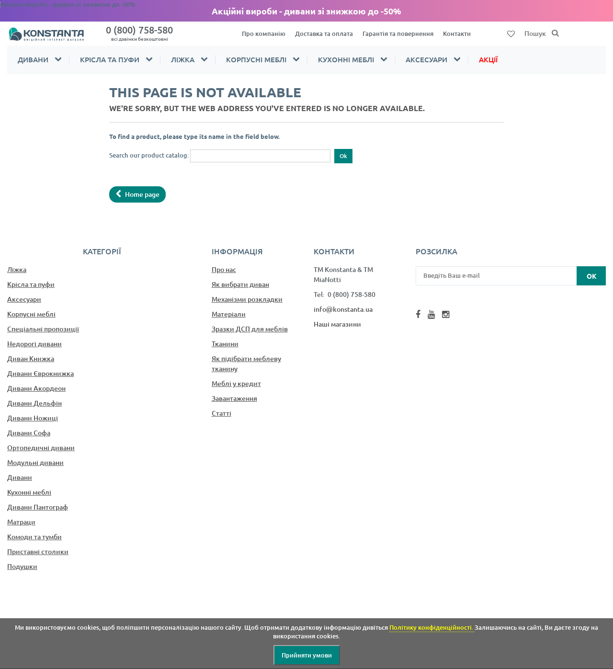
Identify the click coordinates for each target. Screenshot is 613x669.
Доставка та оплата (324, 33)
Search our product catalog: (149, 155)
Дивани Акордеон (36, 388)
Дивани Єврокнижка (40, 373)
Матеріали (229, 313)
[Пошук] (555, 33)
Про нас (224, 269)
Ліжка (182, 59)
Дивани (33, 59)
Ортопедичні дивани (41, 447)
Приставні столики (37, 551)
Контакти (457, 33)
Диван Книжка (30, 358)
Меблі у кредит (236, 383)
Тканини (225, 343)
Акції (488, 59)
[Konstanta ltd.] (51, 33)
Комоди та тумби (34, 536)
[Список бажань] (511, 33)
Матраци (21, 521)
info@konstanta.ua (343, 309)
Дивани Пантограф (37, 506)
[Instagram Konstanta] (445, 314)
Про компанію (263, 33)
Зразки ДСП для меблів (250, 328)
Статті (221, 413)
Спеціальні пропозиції (43, 328)
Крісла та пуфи (109, 59)
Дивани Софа (28, 432)
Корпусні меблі (256, 59)
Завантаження (234, 398)
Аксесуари (426, 59)
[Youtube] (431, 314)
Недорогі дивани (34, 343)
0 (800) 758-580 (139, 32)
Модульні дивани (35, 462)
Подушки (22, 566)
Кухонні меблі (346, 59)
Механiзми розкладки (247, 299)
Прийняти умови (307, 655)
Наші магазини (337, 324)
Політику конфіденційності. (432, 627)
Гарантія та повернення (398, 33)
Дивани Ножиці (32, 417)
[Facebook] (418, 314)
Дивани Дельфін (34, 403)
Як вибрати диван (240, 284)
